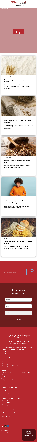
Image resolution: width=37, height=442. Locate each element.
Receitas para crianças (8, 383)
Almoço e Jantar (6, 375)
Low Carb (4, 381)
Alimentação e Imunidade (9, 364)
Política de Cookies (26, 348)
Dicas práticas (5, 390)
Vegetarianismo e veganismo (10, 412)
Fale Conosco (6, 416)
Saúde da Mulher (6, 403)
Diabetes (4, 352)
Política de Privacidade (12, 348)
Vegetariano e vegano (8, 379)
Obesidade (4, 356)
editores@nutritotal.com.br (18, 343)
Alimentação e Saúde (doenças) (12, 349)
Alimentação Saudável (9, 387)
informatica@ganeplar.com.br (18, 337)
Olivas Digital (5, 432)
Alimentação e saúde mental (10, 366)
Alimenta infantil (6, 401)
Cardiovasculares (6, 358)
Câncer (3, 362)
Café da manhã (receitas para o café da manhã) (15, 373)
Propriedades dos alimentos (10, 394)
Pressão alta (5, 354)
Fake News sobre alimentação (10, 410)
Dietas (3, 392)
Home (3, 8)
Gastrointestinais (7, 360)
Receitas (4, 370)
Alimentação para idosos (9, 405)
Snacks (3, 377)
